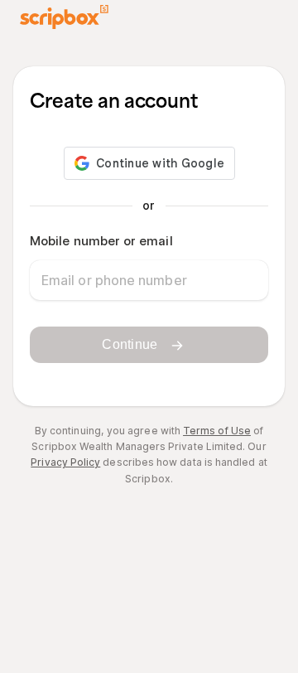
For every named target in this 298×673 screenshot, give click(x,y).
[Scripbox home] (64, 17)
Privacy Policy (65, 462)
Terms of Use (217, 430)
